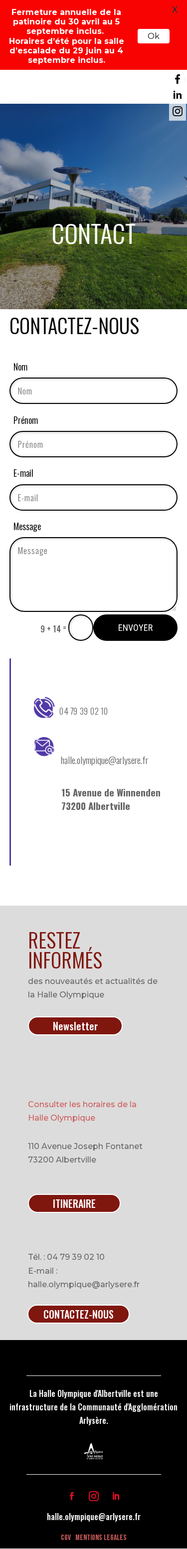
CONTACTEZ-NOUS (78, 1314)
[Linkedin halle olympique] (178, 95)
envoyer (135, 627)
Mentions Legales (101, 1538)
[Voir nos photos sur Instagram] (178, 111)
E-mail (23, 472)
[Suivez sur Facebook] (72, 1496)
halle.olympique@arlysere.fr (94, 1517)
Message (27, 526)
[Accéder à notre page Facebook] (178, 79)
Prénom (25, 419)
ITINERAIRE (74, 1203)
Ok (154, 36)
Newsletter (75, 1025)
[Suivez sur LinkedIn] (116, 1496)
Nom (20, 366)
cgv (66, 1538)
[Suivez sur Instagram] (94, 1496)
